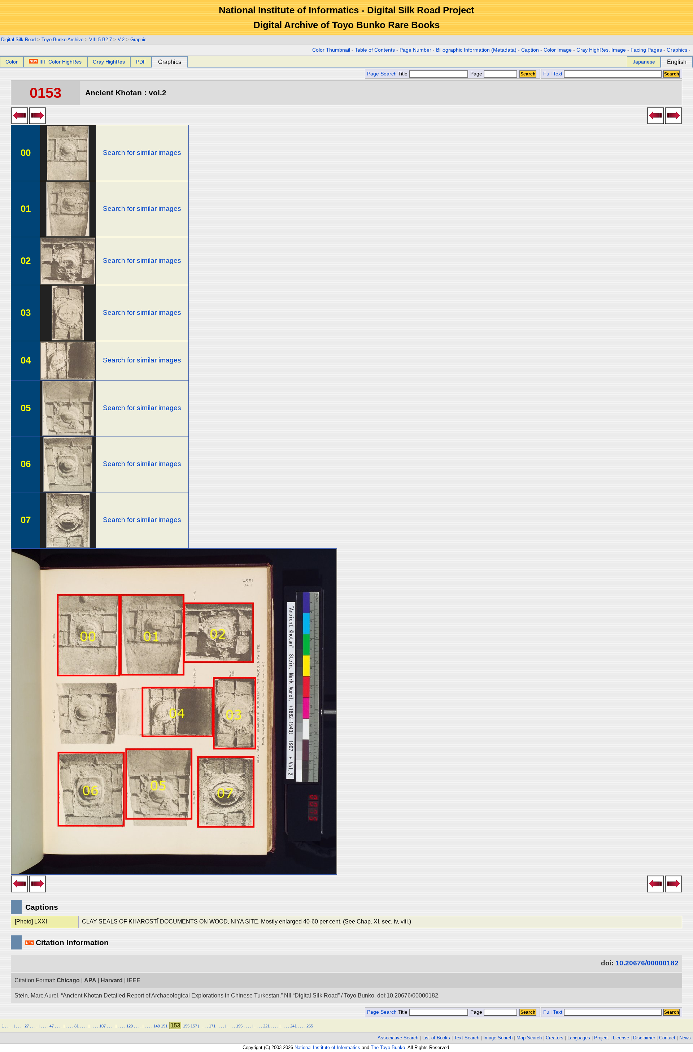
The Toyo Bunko (388, 1047)
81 (76, 1026)
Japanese (644, 62)
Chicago (68, 980)
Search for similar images (142, 152)
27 (27, 1026)
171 (212, 1026)
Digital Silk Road (18, 39)
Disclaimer (644, 1037)
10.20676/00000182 (647, 963)
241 (293, 1026)
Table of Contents (375, 50)
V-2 (121, 39)
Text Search (466, 1037)
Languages (578, 1037)
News (685, 1037)
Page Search (382, 74)
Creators (554, 1037)
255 (309, 1026)
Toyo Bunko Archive (62, 39)
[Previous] (19, 122)
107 (102, 1026)
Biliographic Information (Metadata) (476, 50)
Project (601, 1037)
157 (194, 1026)
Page (476, 74)
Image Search (498, 1037)
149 (156, 1026)
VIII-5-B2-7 (100, 39)
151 (164, 1026)
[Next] (37, 122)
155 (186, 1026)
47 (51, 1026)
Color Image (558, 50)
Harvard (112, 980)
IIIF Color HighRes (60, 62)
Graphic (138, 39)
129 (129, 1026)
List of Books (436, 1037)
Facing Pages (646, 50)
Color (11, 62)
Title (403, 74)
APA (90, 980)
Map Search (529, 1037)
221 (266, 1026)
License (621, 1037)
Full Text (552, 74)
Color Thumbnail (331, 50)
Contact (667, 1037)
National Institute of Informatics (327, 1047)
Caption (530, 50)
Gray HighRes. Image (601, 50)
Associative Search (398, 1037)
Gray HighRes (109, 62)
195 (239, 1026)
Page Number (415, 50)
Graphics (677, 50)
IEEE (133, 980)
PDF (141, 62)
